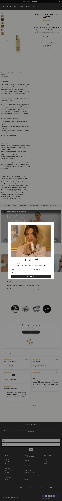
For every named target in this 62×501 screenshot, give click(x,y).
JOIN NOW (31, 276)
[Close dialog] (52, 224)
